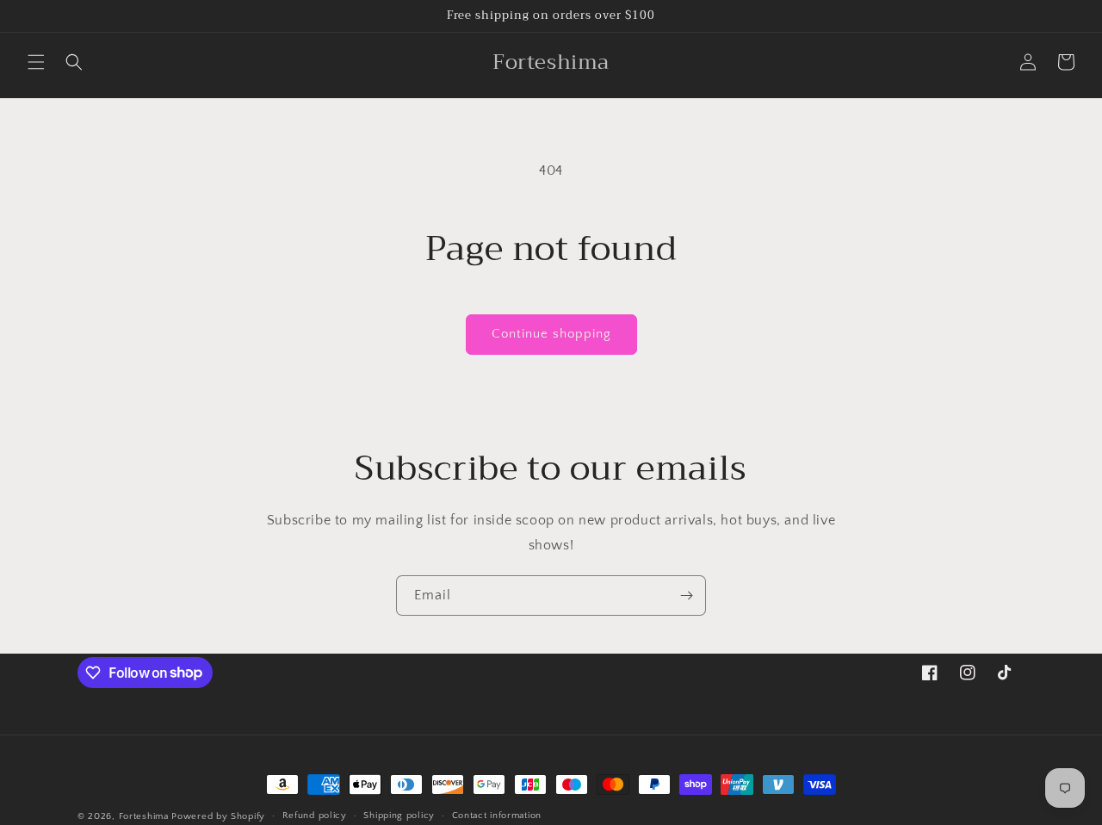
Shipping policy (399, 815)
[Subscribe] (686, 595)
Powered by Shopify (218, 816)
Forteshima (144, 816)
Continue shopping (551, 333)
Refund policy (314, 815)
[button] (36, 62)
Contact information (497, 815)
